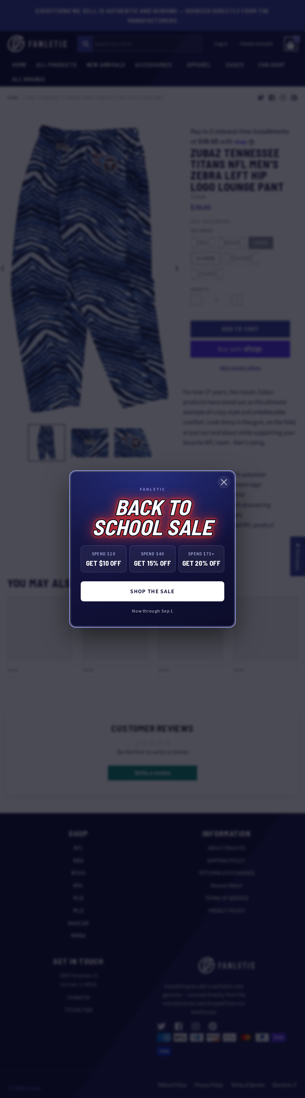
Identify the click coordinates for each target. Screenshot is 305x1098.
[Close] (224, 482)
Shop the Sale (152, 591)
